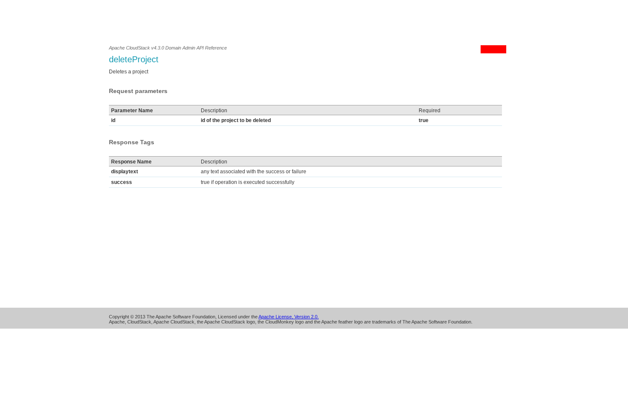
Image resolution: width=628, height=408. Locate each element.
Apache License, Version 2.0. (288, 316)
